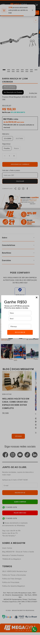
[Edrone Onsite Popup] (20, 317)
